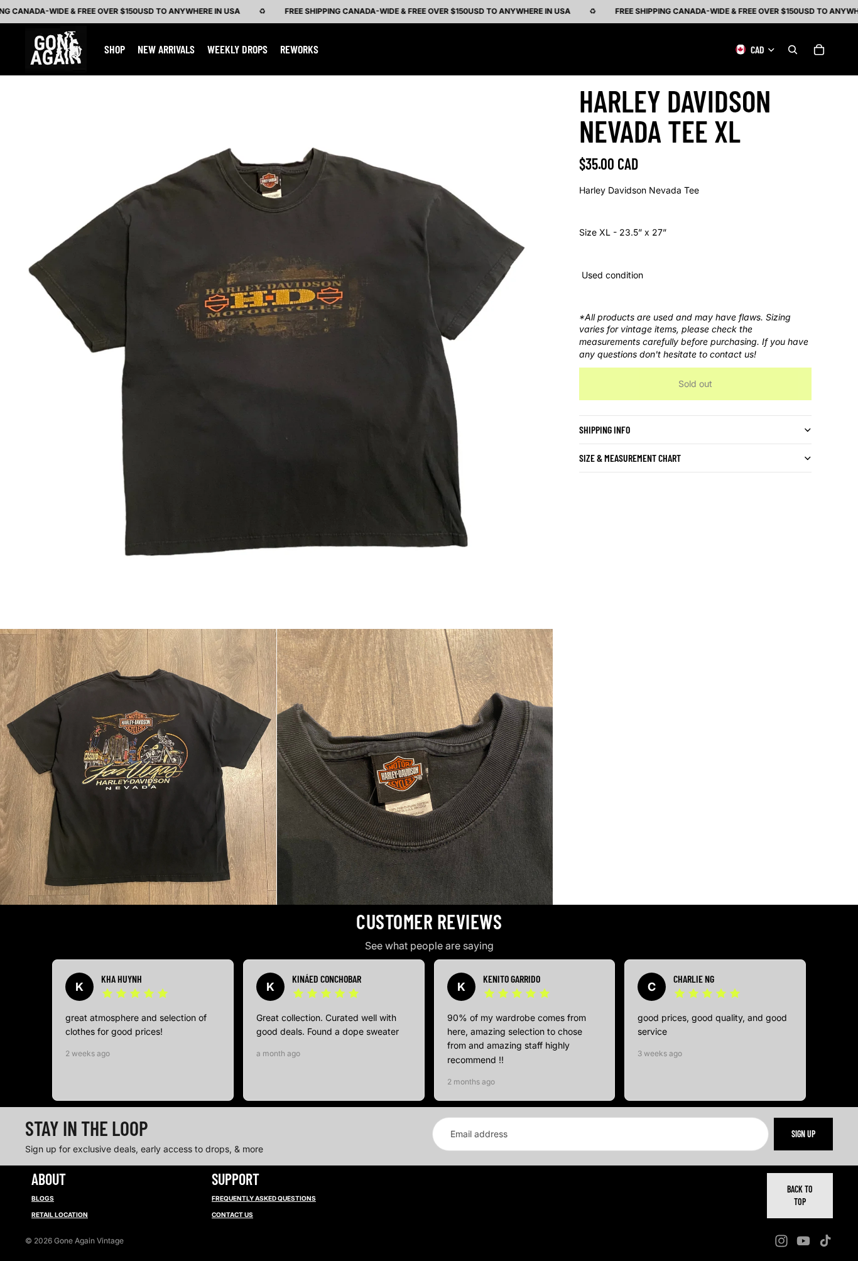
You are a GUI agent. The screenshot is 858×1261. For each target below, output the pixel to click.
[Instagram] (781, 1240)
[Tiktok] (825, 1240)
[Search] (792, 49)
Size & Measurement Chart (630, 458)
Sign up (803, 1133)
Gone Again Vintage (89, 1240)
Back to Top (800, 1195)
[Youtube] (803, 1240)
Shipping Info (604, 429)
